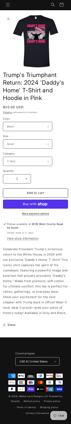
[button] (8, 4)
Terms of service (26, 407)
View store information (22, 238)
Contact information (37, 413)
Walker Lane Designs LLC (33, 396)
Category (9, 153)
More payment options (35, 213)
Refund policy (32, 401)
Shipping (7, 112)
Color (6, 118)
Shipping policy (49, 407)
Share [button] (11, 324)
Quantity (8, 170)
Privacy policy (52, 401)
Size (5, 136)
